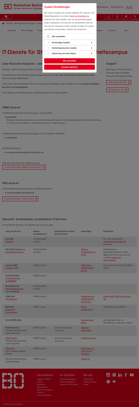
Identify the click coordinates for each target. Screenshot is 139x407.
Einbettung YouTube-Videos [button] (64, 53)
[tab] (70, 42)
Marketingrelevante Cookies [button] (64, 48)
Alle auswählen (58, 36)
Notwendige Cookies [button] (61, 42)
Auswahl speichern (69, 67)
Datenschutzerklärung (79, 16)
